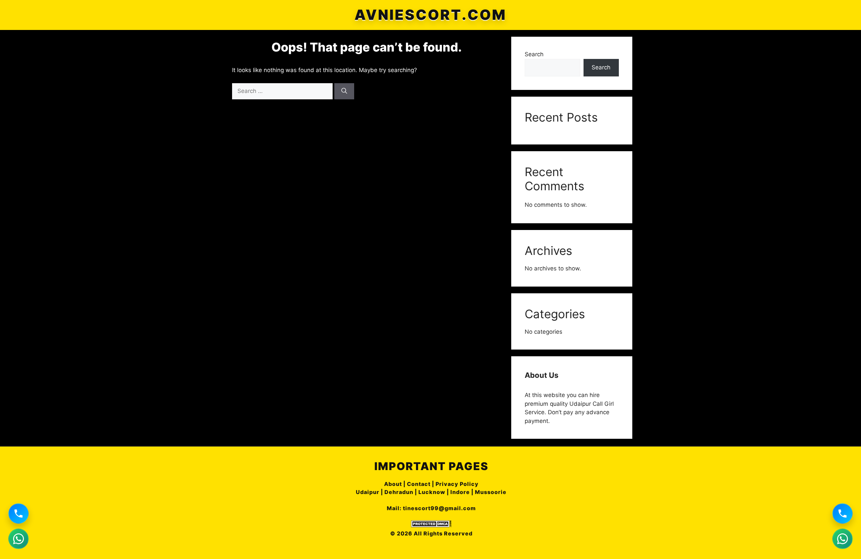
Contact (418, 484)
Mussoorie (491, 492)
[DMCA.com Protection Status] (431, 525)
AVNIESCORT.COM (430, 15)
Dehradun (398, 492)
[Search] (344, 91)
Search (534, 54)
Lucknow (431, 492)
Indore (460, 492)
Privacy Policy (457, 484)
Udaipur (367, 492)
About (393, 484)
